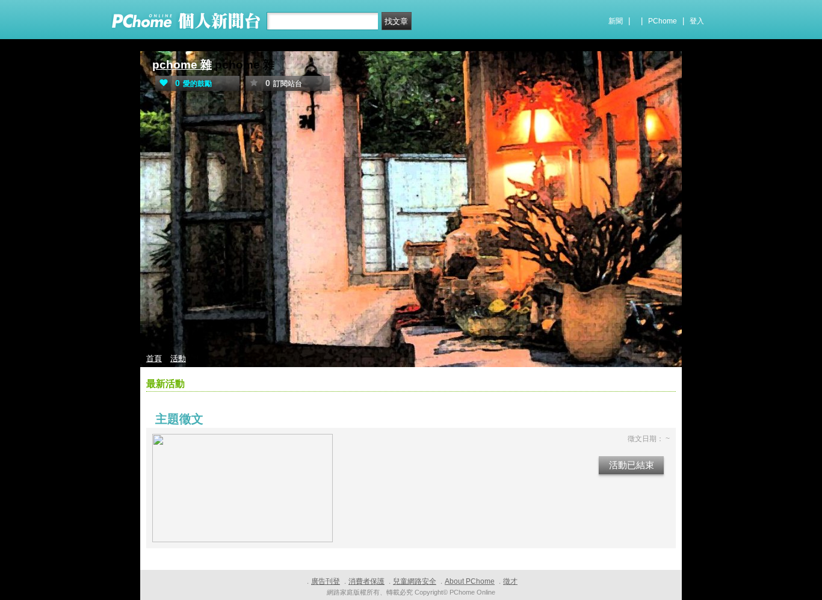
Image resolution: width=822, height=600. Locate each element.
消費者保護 (366, 581)
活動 (178, 358)
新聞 (615, 21)
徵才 (510, 581)
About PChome (470, 581)
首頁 (154, 358)
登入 (697, 21)
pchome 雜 (182, 64)
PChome (662, 21)
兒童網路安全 (414, 581)
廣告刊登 (325, 581)
